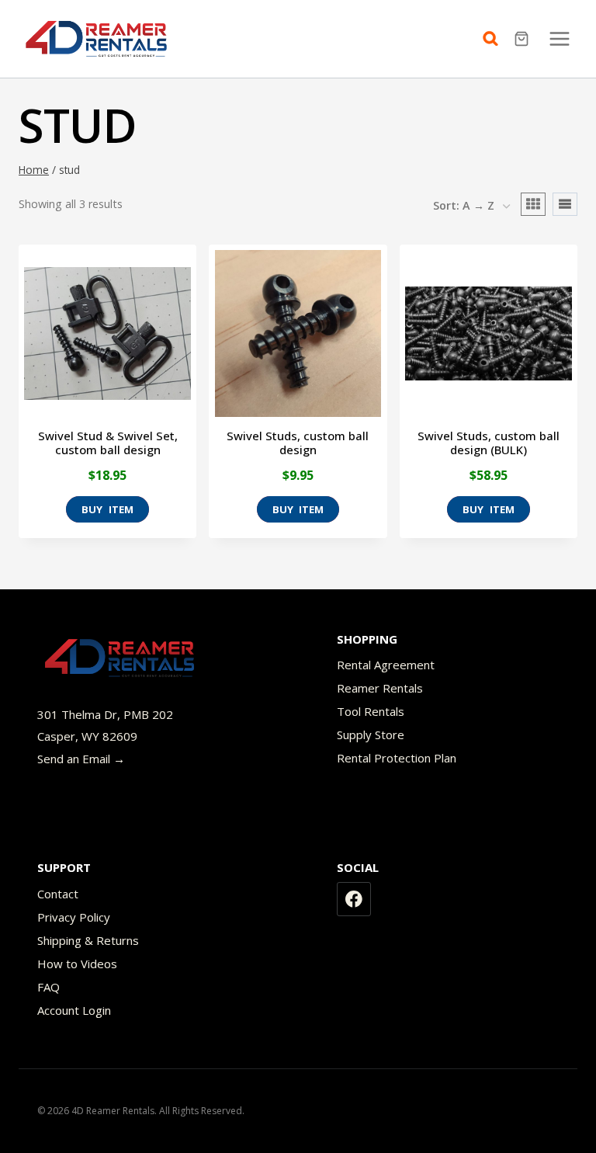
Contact (57, 893)
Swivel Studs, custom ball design (298, 442)
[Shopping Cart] (523, 39)
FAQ (48, 987)
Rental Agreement (386, 664)
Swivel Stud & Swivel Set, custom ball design (108, 442)
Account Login (74, 1010)
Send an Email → (81, 758)
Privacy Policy (73, 917)
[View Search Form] (494, 39)
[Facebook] (354, 899)
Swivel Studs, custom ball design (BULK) (489, 442)
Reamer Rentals (380, 688)
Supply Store (370, 734)
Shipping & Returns (88, 940)
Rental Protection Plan (396, 758)
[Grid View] (533, 204)
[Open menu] (559, 38)
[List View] (565, 204)
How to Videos (77, 963)
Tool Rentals (370, 711)
